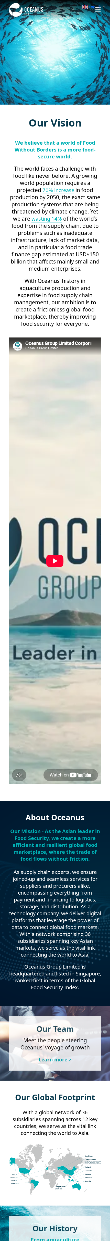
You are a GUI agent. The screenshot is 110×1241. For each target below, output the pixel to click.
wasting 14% (46, 218)
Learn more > (55, 1059)
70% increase (58, 190)
